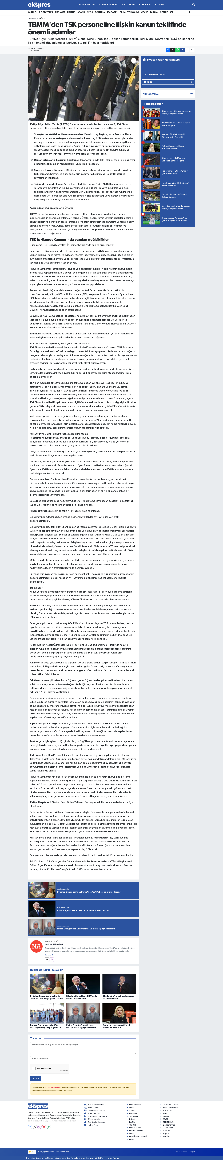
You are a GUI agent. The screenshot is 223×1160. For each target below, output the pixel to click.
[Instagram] (52, 960)
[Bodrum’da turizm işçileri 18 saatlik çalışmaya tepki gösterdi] (47, 1013)
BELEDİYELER (46, 12)
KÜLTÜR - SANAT (136, 1131)
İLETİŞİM (166, 1136)
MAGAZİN (112, 12)
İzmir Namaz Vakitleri (96, 1110)
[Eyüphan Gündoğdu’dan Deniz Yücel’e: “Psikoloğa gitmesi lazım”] (47, 984)
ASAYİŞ (81, 12)
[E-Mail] (47, 960)
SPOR (90, 12)
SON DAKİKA (87, 4)
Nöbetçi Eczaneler (95, 1105)
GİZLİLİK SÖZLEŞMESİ (138, 1136)
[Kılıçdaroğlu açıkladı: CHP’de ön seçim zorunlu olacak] (83, 984)
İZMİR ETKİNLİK (135, 1128)
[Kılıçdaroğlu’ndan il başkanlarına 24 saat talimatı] (119, 984)
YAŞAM (166, 1134)
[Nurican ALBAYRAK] (36, 946)
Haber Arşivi (93, 1125)
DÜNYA (154, 12)
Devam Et (48, 955)
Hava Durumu (93, 1108)
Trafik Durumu (93, 1113)
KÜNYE (159, 4)
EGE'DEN (145, 4)
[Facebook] (30, 1127)
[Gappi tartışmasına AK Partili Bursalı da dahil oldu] (119, 1013)
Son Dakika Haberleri (96, 1122)
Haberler (32, 18)
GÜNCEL (32, 12)
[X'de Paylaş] (172, 50)
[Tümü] (191, 94)
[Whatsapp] (49, 1127)
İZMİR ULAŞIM (168, 1128)
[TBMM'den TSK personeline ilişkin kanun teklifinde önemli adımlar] (83, 88)
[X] (35, 1127)
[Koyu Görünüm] (190, 12)
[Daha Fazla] (182, 50)
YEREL (165, 1113)
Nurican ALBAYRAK (54, 944)
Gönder (36, 1078)
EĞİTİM (132, 1122)
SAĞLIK (166, 1116)
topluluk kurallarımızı (53, 1087)
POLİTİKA (100, 12)
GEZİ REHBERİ (167, 12)
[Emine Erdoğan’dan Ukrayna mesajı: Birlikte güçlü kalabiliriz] (83, 1013)
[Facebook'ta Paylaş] (168, 50)
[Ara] (193, 5)
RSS (33, 1152)
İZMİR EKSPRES (108, 4)
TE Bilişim (191, 1152)
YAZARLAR (128, 4)
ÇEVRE (144, 12)
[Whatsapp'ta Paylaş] (177, 50)
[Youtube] (44, 1127)
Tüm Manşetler (94, 1119)
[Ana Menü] (193, 12)
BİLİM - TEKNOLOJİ (129, 12)
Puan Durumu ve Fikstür (97, 1116)
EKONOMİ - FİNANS (65, 12)
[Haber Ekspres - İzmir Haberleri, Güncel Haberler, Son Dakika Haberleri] (39, 5)
